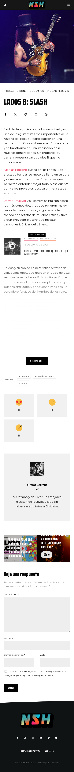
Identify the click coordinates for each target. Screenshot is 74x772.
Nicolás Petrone (15, 90)
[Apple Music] (56, 738)
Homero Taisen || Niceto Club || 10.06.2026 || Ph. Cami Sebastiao (46, 252)
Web (42, 654)
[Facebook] (17, 738)
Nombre (9, 638)
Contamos (37, 90)
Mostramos (48, 238)
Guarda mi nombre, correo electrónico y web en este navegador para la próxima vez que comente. (35, 673)
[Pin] (25, 114)
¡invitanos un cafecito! (30, 751)
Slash (23, 383)
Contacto (49, 751)
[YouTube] (41, 738)
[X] (25, 738)
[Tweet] (15, 114)
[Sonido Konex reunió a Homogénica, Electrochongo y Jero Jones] (53, 548)
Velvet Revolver (15, 201)
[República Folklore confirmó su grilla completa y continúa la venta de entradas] (20, 548)
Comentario (11, 594)
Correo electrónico (14, 654)
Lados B (24, 376)
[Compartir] (5, 114)
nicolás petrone (45, 376)
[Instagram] (33, 738)
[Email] (36, 114)
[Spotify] (48, 738)
